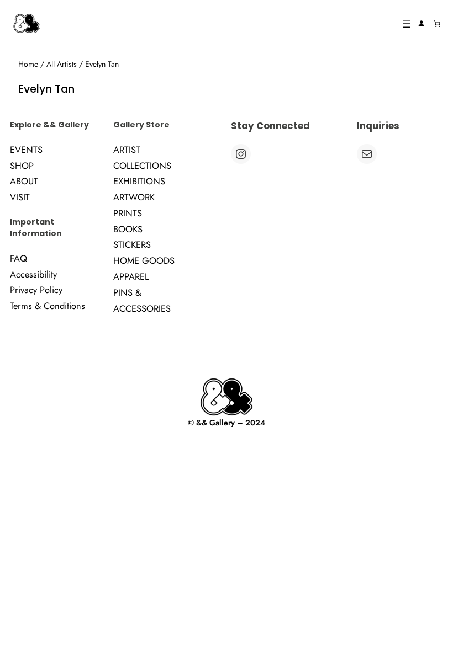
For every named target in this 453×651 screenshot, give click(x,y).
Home (28, 64)
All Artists (61, 64)
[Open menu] (406, 23)
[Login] (421, 23)
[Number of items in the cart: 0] (437, 23)
